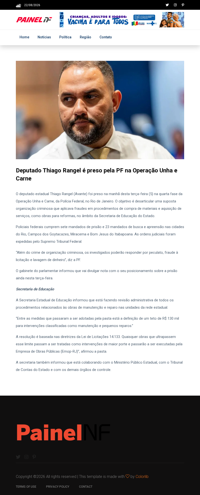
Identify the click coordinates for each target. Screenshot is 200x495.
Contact (85, 486)
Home (24, 37)
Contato (106, 37)
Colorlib (142, 476)
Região (85, 37)
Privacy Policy (57, 486)
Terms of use (26, 486)
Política (65, 37)
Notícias (44, 37)
